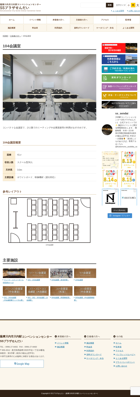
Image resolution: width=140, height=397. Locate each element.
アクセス (105, 20)
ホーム (12, 20)
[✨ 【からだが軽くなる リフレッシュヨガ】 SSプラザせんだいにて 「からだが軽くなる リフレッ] (110, 160)
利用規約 (58, 28)
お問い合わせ (134, 11)
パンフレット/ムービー (125, 354)
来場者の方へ (58, 20)
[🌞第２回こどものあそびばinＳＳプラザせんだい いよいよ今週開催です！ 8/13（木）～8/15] (128, 160)
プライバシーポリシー (125, 362)
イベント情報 (35, 20)
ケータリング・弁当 (105, 28)
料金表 (35, 28)
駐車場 (128, 20)
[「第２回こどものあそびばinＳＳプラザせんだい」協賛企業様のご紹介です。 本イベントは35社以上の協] (110, 197)
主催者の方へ (82, 20)
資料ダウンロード (81, 28)
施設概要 (11, 28)
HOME (5, 36)
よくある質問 (118, 11)
